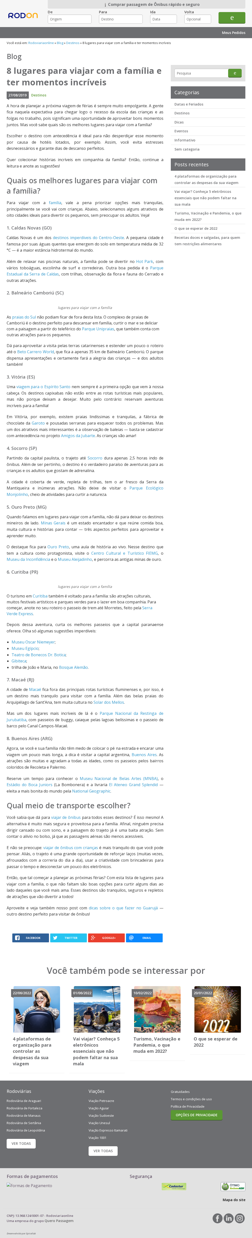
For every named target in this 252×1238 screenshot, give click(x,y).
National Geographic (91, 791)
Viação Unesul (99, 1123)
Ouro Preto (58, 547)
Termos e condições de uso (191, 1099)
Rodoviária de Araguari (24, 1101)
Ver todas (21, 1143)
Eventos (181, 131)
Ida (153, 11)
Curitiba (40, 596)
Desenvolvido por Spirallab (21, 1233)
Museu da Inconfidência (28, 559)
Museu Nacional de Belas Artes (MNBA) (119, 778)
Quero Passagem (59, 1220)
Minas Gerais (53, 523)
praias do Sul (24, 317)
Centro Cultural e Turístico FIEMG (124, 553)
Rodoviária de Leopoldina (26, 1130)
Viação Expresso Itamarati (108, 1130)
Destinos (72, 43)
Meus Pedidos (233, 32)
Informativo (184, 140)
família (55, 202)
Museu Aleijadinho (75, 559)
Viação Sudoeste (101, 1115)
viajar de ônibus (66, 817)
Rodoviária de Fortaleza (24, 1108)
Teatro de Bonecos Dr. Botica (39, 654)
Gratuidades (180, 1091)
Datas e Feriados (188, 104)
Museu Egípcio (25, 648)
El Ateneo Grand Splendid (133, 784)
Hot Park (144, 261)
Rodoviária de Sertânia (24, 1123)
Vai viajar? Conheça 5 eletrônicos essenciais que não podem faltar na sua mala (205, 197)
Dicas (179, 122)
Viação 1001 (97, 1137)
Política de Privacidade (188, 1106)
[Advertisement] (208, 327)
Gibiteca (19, 661)
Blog (60, 43)
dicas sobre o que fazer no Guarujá (123, 908)
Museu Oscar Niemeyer (33, 642)
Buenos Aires (144, 754)
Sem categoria (187, 149)
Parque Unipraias (98, 329)
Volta (189, 11)
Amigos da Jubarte (78, 435)
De (50, 11)
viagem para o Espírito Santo (43, 386)
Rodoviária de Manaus (24, 1115)
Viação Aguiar (99, 1108)
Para (103, 11)
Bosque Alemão (73, 667)
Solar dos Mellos (109, 702)
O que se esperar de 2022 (195, 228)
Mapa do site (234, 1199)
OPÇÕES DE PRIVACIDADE (197, 1115)
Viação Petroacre (101, 1101)
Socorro (95, 458)
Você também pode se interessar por (126, 970)
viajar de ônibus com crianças (70, 847)
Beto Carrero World (35, 351)
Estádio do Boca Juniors (29, 784)
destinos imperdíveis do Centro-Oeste (88, 237)
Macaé (35, 689)
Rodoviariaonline (23, 19)
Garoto (38, 423)
